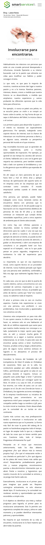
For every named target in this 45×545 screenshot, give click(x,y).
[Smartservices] (18, 4)
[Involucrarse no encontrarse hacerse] (22, 35)
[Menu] (38, 4)
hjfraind (36, 59)
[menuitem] (33, 4)
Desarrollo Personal (23, 59)
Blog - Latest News (11, 12)
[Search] (33, 4)
